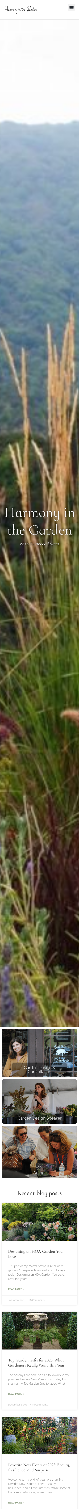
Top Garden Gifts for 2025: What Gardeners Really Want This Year (36, 1363)
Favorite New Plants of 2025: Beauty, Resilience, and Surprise (39, 1467)
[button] (71, 7)
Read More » (16, 1289)
